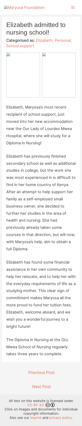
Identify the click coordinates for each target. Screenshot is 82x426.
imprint (35, 417)
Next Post (41, 386)
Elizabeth (44, 40)
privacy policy (60, 417)
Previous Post (41, 372)
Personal (63, 40)
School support (20, 45)
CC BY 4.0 (36, 405)
